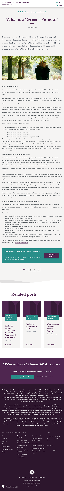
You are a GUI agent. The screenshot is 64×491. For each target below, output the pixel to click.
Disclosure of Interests (38, 451)
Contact (4, 452)
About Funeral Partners (38, 436)
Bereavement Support (38, 448)
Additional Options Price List (22, 451)
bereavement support (21, 242)
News (33, 454)
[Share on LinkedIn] (38, 270)
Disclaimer (42, 477)
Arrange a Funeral (51, 255)
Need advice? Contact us (45, 377)
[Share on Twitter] (34, 270)
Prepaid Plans (6, 446)
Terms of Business (22, 454)
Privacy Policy (23, 477)
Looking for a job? (37, 443)
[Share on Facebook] (30, 270)
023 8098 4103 (34, 257)
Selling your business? (38, 445)
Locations (5, 438)
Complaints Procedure (32, 486)
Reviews (4, 444)
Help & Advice (21, 457)
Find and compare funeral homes (37, 439)
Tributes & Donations (8, 449)
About (3, 436)
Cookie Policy (33, 477)
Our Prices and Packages (21, 436)
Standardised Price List (23, 443)
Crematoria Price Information (22, 446)
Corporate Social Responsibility (32, 483)
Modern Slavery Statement (32, 480)
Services (4, 441)
